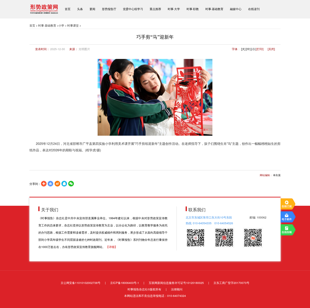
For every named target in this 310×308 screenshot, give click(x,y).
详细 (111, 247)
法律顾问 (176, 289)
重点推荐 (155, 9)
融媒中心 (235, 9)
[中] (248, 49)
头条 (80, 9)
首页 (68, 9)
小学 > (62, 25)
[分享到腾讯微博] (64, 184)
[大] (243, 49)
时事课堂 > (74, 25)
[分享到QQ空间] (50, 184)
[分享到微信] (71, 184)
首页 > (33, 25)
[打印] (259, 49)
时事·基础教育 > (48, 25)
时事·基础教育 (214, 9)
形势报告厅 (109, 9)
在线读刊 (254, 9)
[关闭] (271, 49)
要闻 (92, 9)
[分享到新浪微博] (57, 184)
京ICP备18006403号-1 (124, 283)
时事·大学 (174, 9)
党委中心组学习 (133, 9)
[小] (253, 49)
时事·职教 (193, 9)
